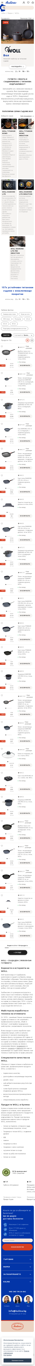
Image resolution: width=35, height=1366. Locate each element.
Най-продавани (26, 116)
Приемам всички (17, 1360)
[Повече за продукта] (8, 352)
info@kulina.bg (17, 1311)
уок (4, 1137)
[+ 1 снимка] (8, 429)
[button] (17, 335)
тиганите (11, 1048)
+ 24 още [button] (17, 952)
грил (28, 1126)
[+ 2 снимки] (8, 481)
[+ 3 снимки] (8, 405)
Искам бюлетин (17, 1247)
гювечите (19, 1048)
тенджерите (21, 1046)
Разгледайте (16, 66)
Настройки (8, 1355)
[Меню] (2, 2)
